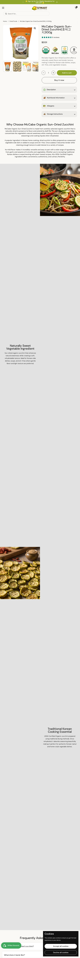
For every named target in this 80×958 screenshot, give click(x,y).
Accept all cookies (60, 946)
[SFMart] (40, 7)
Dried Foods (13, 21)
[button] (76, 8)
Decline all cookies (60, 952)
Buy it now (59, 80)
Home (5, 21)
